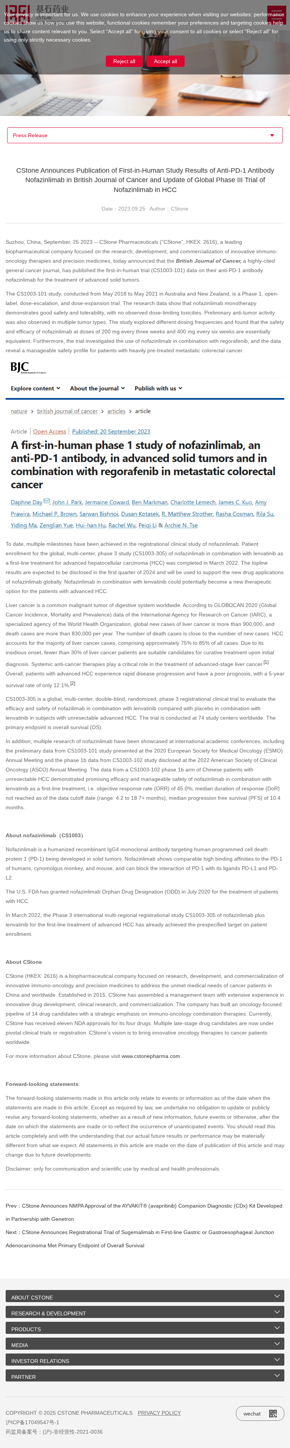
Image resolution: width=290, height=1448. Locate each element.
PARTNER (23, 1377)
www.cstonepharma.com (151, 1056)
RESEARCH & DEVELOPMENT (48, 1313)
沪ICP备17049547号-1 (32, 1422)
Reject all (124, 61)
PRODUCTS (26, 1329)
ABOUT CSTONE (32, 1298)
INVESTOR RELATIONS (40, 1361)
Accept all (165, 61)
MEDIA (19, 1345)
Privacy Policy (159, 1413)
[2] (72, 683)
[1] (266, 662)
